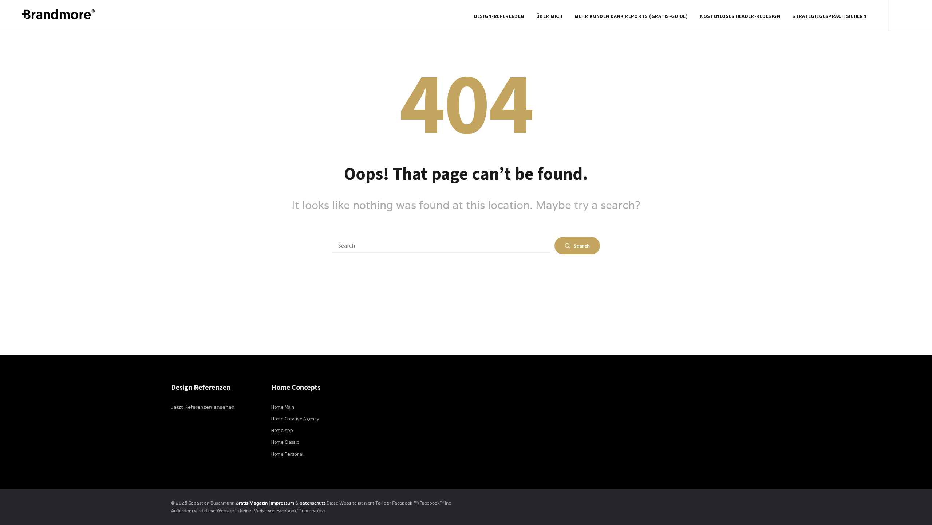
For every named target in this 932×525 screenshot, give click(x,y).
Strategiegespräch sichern (829, 16)
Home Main (282, 407)
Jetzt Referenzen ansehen (203, 407)
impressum (282, 503)
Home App (282, 430)
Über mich (549, 16)
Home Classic (285, 442)
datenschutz (313, 503)
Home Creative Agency (295, 418)
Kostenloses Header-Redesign (740, 16)
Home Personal (287, 454)
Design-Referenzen (499, 16)
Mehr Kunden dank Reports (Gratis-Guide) (631, 16)
